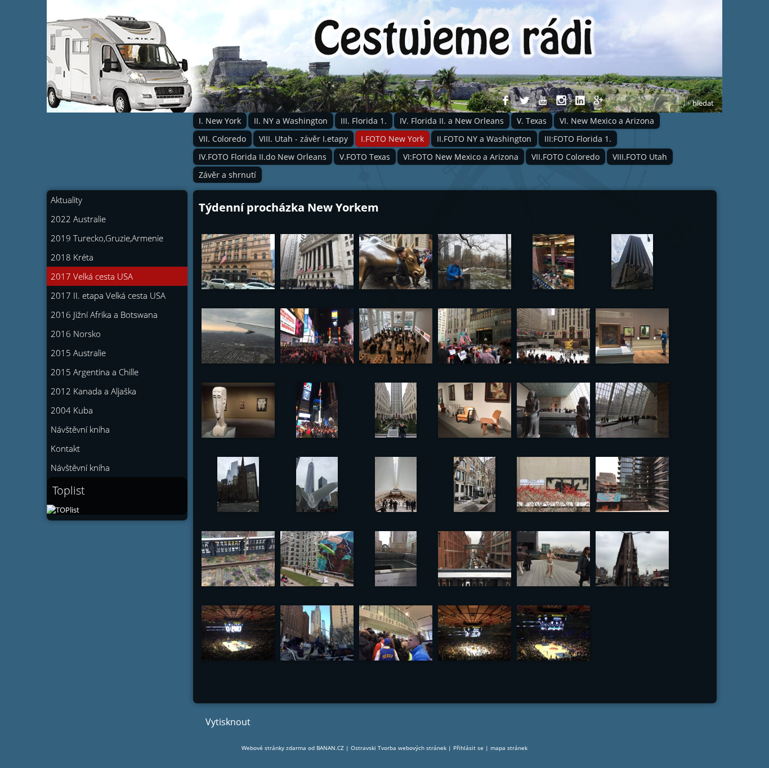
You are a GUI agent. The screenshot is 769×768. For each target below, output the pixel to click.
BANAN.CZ (330, 748)
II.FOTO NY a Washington (484, 138)
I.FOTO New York (392, 138)
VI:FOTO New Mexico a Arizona (460, 156)
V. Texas (532, 120)
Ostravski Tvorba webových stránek (398, 748)
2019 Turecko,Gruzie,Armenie (107, 238)
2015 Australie (78, 352)
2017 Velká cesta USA (92, 276)
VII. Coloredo (222, 138)
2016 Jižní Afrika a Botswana (104, 314)
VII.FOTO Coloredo (565, 156)
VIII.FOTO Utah (639, 156)
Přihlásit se (468, 748)
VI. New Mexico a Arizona (607, 120)
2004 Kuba (72, 410)
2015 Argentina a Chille (94, 372)
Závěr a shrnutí (227, 174)
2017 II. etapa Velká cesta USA (108, 295)
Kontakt (65, 448)
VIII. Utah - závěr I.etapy (303, 138)
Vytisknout (228, 722)
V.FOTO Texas (364, 156)
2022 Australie (78, 218)
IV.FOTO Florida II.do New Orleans (263, 156)
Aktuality (66, 199)
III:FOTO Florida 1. (577, 138)
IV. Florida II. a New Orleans (452, 120)
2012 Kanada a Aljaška (93, 391)
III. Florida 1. (364, 120)
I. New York (220, 120)
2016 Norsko (76, 333)
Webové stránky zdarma (274, 748)
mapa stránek (508, 748)
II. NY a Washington (291, 120)
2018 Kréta (72, 257)
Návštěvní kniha (80, 429)
